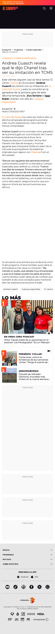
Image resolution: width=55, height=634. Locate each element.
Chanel (13, 82)
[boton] (40, 550)
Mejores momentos (10, 52)
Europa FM (6, 50)
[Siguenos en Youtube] (7, 588)
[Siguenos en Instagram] (23, 588)
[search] (44, 8)
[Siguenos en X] (40, 588)
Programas (18, 50)
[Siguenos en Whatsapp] (48, 588)
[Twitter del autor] (15, 109)
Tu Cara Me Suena (12, 117)
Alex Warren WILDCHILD (13, 2)
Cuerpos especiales (34, 50)
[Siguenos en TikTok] (15, 588)
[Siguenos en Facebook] (32, 588)
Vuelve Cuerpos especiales (13, 3)
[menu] (51, 8)
